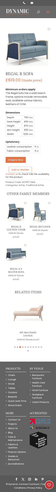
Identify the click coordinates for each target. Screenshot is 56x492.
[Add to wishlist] (47, 31)
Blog (10, 432)
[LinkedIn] (36, 479)
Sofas (22, 185)
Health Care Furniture (38, 384)
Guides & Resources (13, 458)
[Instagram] (29, 479)
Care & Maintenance (15, 438)
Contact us (12, 174)
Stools (11, 383)
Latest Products (40, 402)
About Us (13, 428)
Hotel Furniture (40, 390)
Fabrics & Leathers (13, 446)
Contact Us (14, 419)
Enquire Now (15, 160)
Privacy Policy (35, 487)
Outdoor (12, 392)
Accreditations (16, 463)
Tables (11, 388)
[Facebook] (16, 479)
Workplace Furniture (38, 396)
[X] (23, 479)
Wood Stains (15, 405)
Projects (12, 423)
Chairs (11, 375)
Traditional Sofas (35, 185)
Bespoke (12, 396)
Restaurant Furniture (38, 377)
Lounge (12, 379)
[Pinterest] (42, 479)
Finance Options (17, 452)
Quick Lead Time (17, 401)
